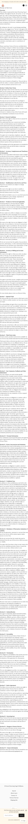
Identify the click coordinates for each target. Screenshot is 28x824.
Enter (21, 815)
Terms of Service (14, 797)
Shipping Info (14, 800)
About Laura (14, 793)
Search (14, 791)
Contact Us (14, 795)
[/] (4, 5)
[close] (26, 810)
